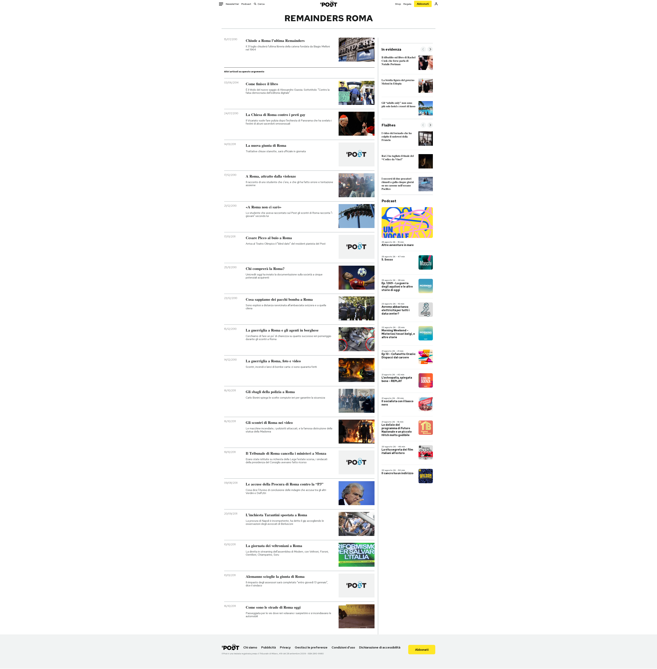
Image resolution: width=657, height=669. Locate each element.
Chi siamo (250, 647)
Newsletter (232, 3)
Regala (407, 3)
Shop (398, 3)
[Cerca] (255, 4)
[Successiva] (430, 50)
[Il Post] (328, 4)
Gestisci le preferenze (311, 647)
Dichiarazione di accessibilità (379, 647)
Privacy (285, 647)
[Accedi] (436, 4)
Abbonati (423, 4)
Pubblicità (268, 647)
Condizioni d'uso (343, 647)
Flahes (389, 125)
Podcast (246, 3)
